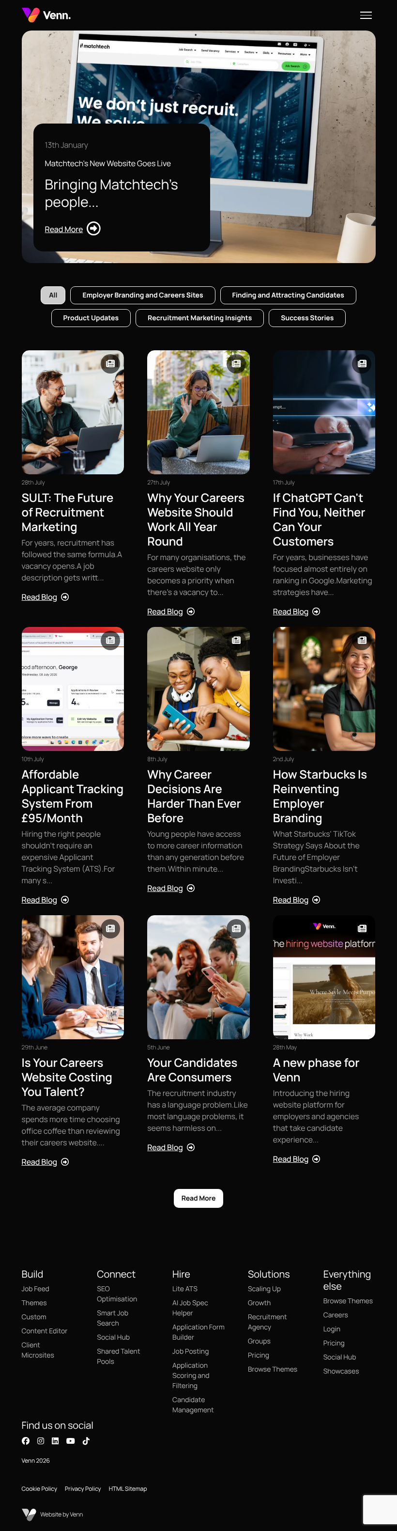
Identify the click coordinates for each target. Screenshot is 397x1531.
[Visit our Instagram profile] (40, 1441)
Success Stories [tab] (307, 318)
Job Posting (190, 1351)
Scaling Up (264, 1289)
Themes (34, 1303)
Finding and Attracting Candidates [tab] (288, 295)
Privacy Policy (83, 1488)
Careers (335, 1315)
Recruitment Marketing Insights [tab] (200, 318)
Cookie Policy (40, 1488)
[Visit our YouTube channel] (70, 1441)
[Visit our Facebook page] (26, 1441)
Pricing (258, 1355)
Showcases (341, 1371)
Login (331, 1329)
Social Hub (113, 1337)
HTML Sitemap (128, 1488)
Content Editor (45, 1331)
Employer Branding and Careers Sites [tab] (142, 295)
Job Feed (35, 1289)
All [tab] (53, 295)
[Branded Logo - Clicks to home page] (46, 15)
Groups (259, 1341)
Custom (34, 1317)
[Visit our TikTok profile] (86, 1441)
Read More (199, 1198)
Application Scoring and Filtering (191, 1375)
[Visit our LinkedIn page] (55, 1441)
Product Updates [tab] (91, 318)
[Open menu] (366, 15)
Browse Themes (272, 1369)
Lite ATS (185, 1289)
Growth (259, 1303)
